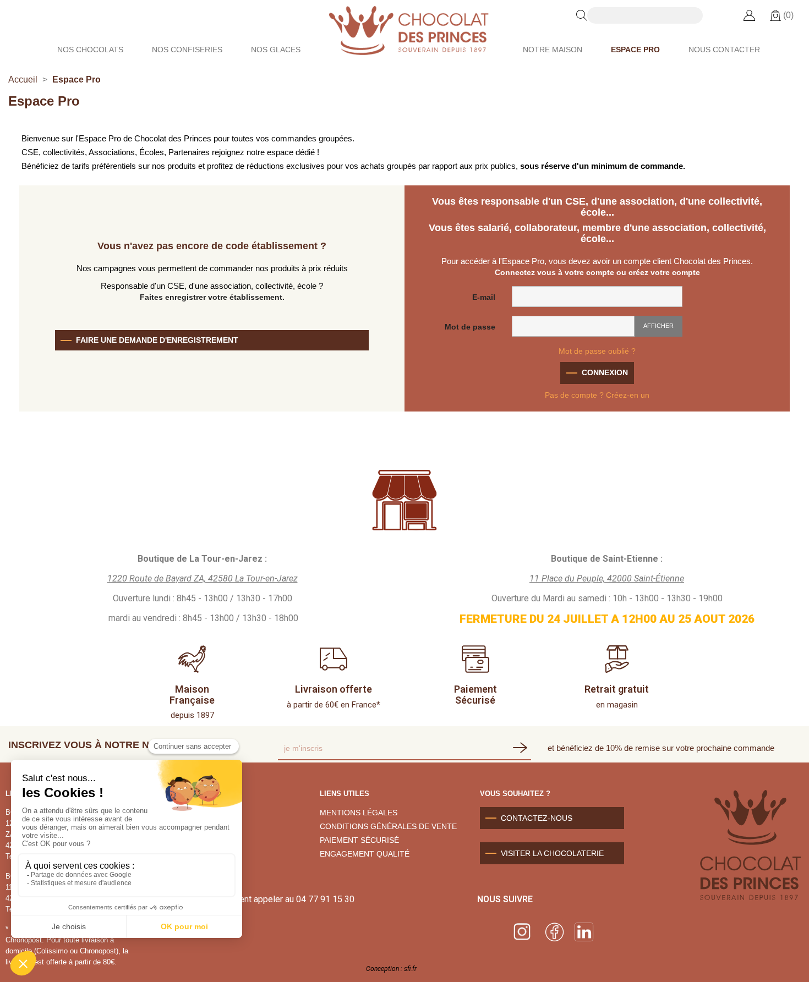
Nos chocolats (90, 49)
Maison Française (192, 694)
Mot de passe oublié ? (597, 351)
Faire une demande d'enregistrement (157, 340)
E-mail (483, 297)
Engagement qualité (364, 853)
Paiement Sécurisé (475, 694)
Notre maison (552, 49)
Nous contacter (724, 49)
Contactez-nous (536, 818)
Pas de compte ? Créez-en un (597, 395)
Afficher (658, 325)
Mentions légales (358, 812)
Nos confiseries (187, 49)
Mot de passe (470, 326)
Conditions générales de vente (388, 826)
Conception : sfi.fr (391, 969)
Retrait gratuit (616, 689)
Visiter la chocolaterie (552, 853)
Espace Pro (635, 49)
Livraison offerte (333, 689)
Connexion (605, 372)
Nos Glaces (275, 49)
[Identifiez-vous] (749, 14)
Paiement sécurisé (359, 840)
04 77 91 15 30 (325, 899)
